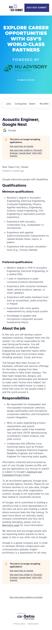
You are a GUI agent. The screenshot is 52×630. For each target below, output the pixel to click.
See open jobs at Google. (22, 146)
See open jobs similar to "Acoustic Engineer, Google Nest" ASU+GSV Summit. (26, 153)
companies (20, 103)
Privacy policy (19, 624)
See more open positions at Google (26, 597)
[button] (26, 328)
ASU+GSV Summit (37, 8)
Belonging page (10, 525)
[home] (16, 7)
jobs (8, 103)
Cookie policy (33, 624)
